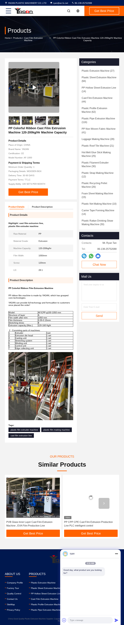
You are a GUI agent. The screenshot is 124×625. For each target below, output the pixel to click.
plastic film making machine (56, 430)
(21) (98, 145)
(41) (99, 131)
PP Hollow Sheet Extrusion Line (46, 593)
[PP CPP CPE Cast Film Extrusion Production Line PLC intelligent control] (33, 497)
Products (17, 38)
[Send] (116, 620)
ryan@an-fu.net (60, 3)
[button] (20, 503)
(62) (94, 110)
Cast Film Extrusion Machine (33, 39)
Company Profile (15, 582)
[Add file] (64, 620)
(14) (99, 89)
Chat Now (99, 264)
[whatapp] (91, 256)
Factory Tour (13, 588)
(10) (99, 203)
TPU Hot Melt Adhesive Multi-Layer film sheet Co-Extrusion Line (90, 524)
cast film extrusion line (21, 435)
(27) (98, 71)
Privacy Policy (13, 610)
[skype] (84, 256)
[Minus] (116, 553)
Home (8, 38)
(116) (98, 120)
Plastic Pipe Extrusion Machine (45, 610)
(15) (97, 195)
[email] (98, 256)
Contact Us (12, 599)
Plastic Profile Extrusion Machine (46, 604)
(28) (98, 139)
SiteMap (11, 604)
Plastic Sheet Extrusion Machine (46, 588)
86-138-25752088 (83, 3)
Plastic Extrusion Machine (43, 582)
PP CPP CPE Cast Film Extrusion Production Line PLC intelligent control (30, 524)
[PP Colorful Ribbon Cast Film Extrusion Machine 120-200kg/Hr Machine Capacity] (33, 87)
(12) (98, 175)
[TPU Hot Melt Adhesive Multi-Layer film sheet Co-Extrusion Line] (91, 497)
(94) (99, 79)
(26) (94, 185)
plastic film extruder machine (24, 430)
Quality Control (14, 593)
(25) (96, 154)
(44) (97, 100)
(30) (95, 164)
